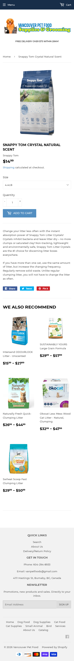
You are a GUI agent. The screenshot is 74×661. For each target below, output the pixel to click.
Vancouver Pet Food (25, 647)
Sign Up (64, 604)
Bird (49, 625)
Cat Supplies (14, 625)
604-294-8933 (41, 564)
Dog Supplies (41, 621)
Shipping (8, 167)
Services (60, 625)
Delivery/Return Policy (37, 551)
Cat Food (59, 621)
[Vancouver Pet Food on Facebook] (67, 637)
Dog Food (23, 621)
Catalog (43, 629)
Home (7, 56)
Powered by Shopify (54, 647)
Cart (68, 4)
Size (5, 177)
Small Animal (34, 625)
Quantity (9, 195)
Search (37, 542)
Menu (11, 4)
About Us (37, 546)
